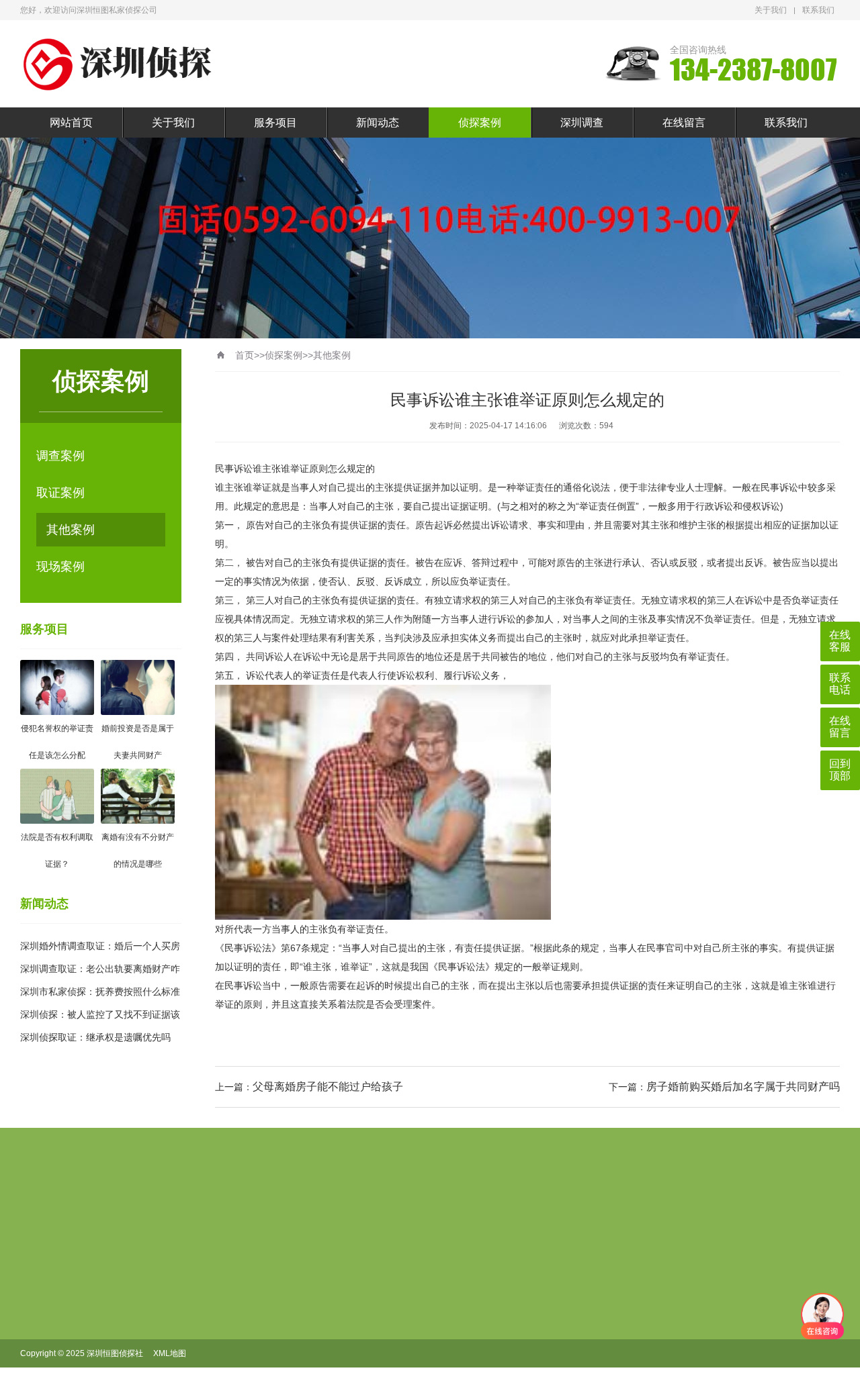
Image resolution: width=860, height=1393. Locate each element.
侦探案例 (479, 122)
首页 (244, 355)
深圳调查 (581, 122)
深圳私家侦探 (303, 1296)
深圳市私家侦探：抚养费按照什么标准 (100, 991)
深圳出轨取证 (303, 1318)
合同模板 (221, 1296)
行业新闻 (369, 1296)
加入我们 (221, 1318)
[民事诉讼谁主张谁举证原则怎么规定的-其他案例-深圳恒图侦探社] (121, 64)
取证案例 (60, 492)
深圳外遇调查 (303, 1382)
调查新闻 (369, 1318)
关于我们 (771, 10)
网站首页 (71, 122)
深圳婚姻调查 (303, 1339)
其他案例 (70, 529)
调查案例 (60, 456)
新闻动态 (377, 122)
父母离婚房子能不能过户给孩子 (328, 1086)
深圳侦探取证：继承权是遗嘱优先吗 (95, 1037)
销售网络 (221, 1339)
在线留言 (683, 122)
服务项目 (275, 122)
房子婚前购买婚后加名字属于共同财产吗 (743, 1086)
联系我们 (818, 10)
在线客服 (840, 641)
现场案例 (60, 566)
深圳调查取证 (303, 1360)
